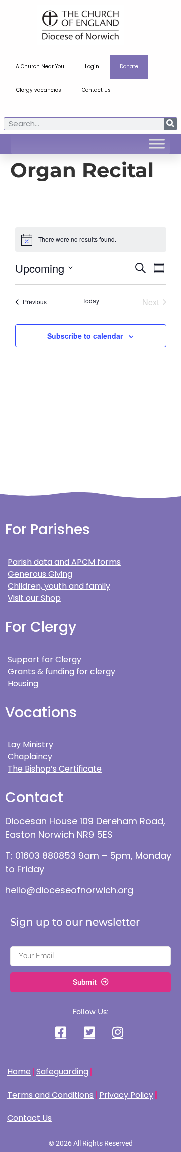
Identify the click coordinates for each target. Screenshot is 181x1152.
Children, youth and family (59, 586)
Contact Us (96, 90)
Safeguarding (62, 1072)
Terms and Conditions (50, 1095)
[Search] (170, 124)
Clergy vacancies (38, 90)
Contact (34, 797)
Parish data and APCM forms (64, 562)
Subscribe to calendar (85, 336)
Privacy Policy (126, 1095)
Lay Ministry (30, 744)
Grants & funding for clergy (61, 671)
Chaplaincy (31, 756)
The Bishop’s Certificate (55, 769)
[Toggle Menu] (157, 144)
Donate (129, 66)
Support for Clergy (44, 659)
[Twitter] (90, 1032)
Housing (23, 683)
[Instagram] (119, 1032)
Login (92, 66)
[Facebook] (62, 1032)
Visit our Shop (34, 598)
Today (90, 301)
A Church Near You (40, 66)
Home (19, 1072)
